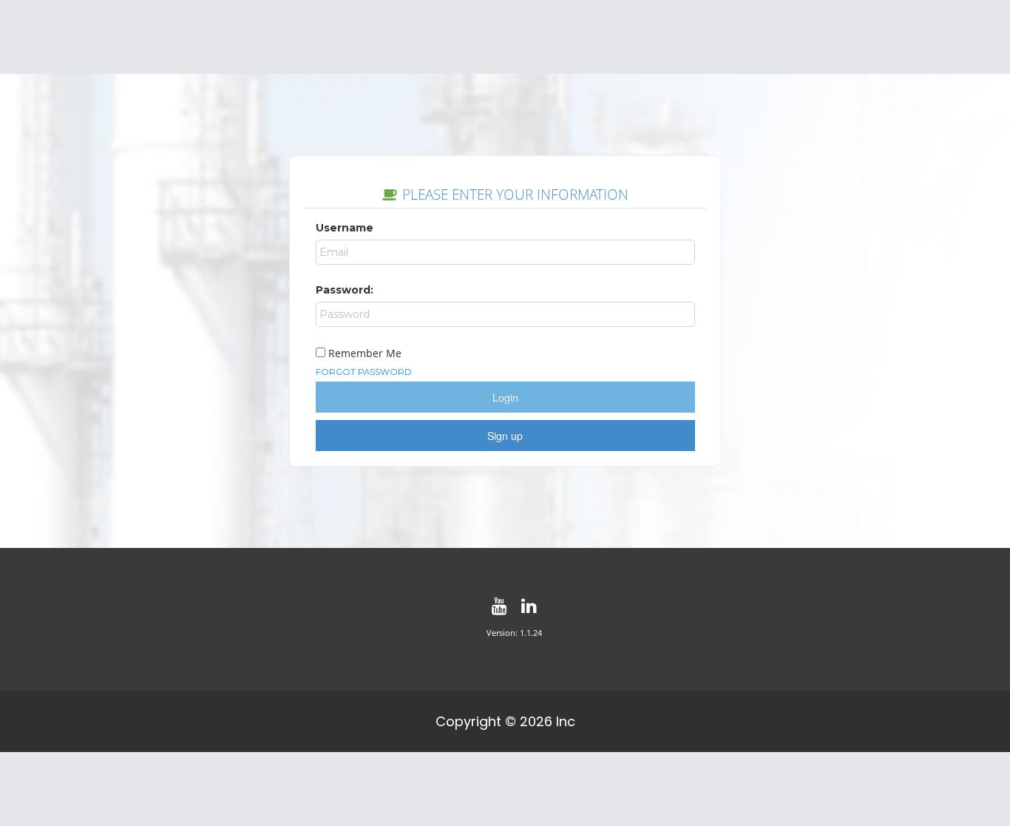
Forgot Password (364, 372)
